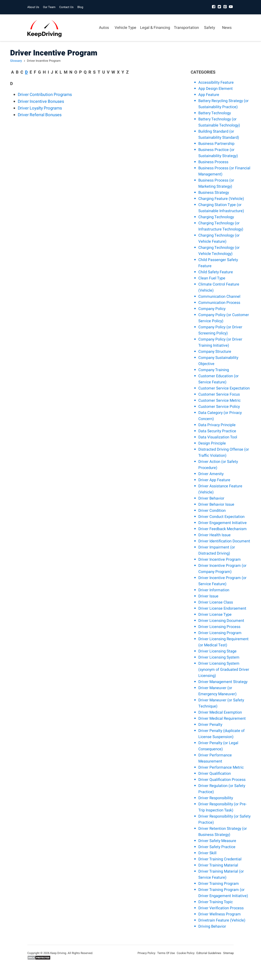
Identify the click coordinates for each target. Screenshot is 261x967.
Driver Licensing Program (220, 633)
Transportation (186, 27)
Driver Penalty (210, 724)
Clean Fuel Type (211, 278)
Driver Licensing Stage (217, 651)
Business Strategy (213, 192)
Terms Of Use (166, 953)
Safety (209, 27)
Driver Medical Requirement (222, 718)
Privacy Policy (146, 953)
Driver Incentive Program (219, 559)
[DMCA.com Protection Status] (38, 959)
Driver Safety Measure (217, 841)
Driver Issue (208, 596)
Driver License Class (215, 602)
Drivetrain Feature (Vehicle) (221, 920)
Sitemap (228, 953)
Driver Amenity (211, 474)
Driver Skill (207, 853)
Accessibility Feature (216, 82)
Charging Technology (216, 217)
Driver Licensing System (218, 657)
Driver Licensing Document (221, 620)
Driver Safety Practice (216, 847)
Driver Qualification (214, 773)
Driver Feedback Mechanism (222, 529)
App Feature (208, 94)
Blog (80, 7)
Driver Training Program (218, 883)
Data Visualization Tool (217, 437)
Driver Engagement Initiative (222, 523)
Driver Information (213, 590)
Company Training (213, 370)
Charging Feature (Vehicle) (221, 198)
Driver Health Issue (214, 535)
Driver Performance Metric (221, 767)
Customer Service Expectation (224, 388)
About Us (33, 7)
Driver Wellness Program (219, 914)
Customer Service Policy (219, 406)
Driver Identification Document (224, 541)
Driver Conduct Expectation (221, 516)
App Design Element (215, 88)
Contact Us (66, 7)
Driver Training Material (218, 865)
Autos (104, 27)
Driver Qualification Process (222, 779)
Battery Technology (214, 113)
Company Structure (214, 351)
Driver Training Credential (220, 859)
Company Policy (211, 309)
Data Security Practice (217, 431)
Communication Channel (219, 296)
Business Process (213, 162)
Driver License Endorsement (222, 608)
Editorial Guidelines (208, 953)
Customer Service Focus (219, 394)
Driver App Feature (214, 480)
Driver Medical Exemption (220, 712)
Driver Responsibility (215, 798)
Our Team (49, 7)
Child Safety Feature (215, 272)
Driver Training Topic (215, 902)
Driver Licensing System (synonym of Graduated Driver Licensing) (223, 669)
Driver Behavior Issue (216, 504)
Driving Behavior (212, 926)
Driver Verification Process (221, 908)
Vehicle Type (125, 27)
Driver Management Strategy (222, 682)
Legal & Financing (155, 27)
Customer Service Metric (219, 400)
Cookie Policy (186, 953)
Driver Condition (212, 510)
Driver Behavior (211, 498)
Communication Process (219, 302)
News (227, 27)
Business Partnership (216, 143)
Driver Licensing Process (219, 627)
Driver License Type (215, 614)
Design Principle (212, 443)
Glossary (16, 60)
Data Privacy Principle (217, 425)
